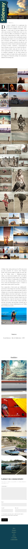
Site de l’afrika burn (16, 338)
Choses (14, 535)
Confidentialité (14, 539)
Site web (16, 507)
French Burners (7, 338)
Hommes (14, 530)
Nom (2, 501)
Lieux (8, 14)
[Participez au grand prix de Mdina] (14, 445)
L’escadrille (14, 537)
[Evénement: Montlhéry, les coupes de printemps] (14, 465)
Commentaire (4, 486)
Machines (14, 532)
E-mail (2, 507)
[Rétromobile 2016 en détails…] (14, 407)
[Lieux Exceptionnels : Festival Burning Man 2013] (14, 426)
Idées (14, 528)
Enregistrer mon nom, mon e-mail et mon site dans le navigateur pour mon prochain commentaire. (12, 514)
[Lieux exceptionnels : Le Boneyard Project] (14, 369)
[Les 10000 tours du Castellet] (14, 388)
